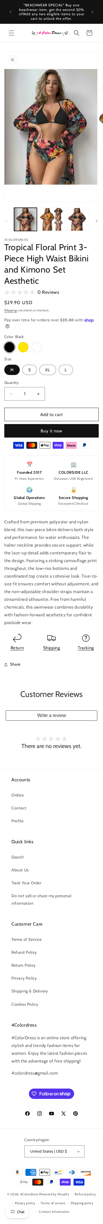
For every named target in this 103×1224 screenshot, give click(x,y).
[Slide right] (96, 221)
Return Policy (23, 965)
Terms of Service (26, 939)
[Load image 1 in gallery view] (25, 219)
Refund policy (85, 1194)
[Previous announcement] (10, 11)
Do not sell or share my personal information (41, 899)
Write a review (51, 715)
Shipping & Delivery (29, 991)
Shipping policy (82, 1203)
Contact (18, 808)
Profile (17, 820)
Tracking (86, 647)
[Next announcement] (92, 11)
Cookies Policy (24, 1004)
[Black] (9, 347)
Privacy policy (25, 1203)
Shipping (10, 310)
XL (47, 369)
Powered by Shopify (54, 1194)
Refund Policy (24, 952)
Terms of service (53, 1203)
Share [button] (15, 664)
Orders (17, 795)
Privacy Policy (24, 978)
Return (17, 647)
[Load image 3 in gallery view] (77, 219)
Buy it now (51, 431)
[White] (37, 347)
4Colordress (29, 1194)
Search (17, 857)
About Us (20, 870)
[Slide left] (6, 221)
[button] (11, 33)
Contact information (54, 1212)
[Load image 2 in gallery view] (51, 219)
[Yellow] (23, 347)
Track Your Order (26, 882)
